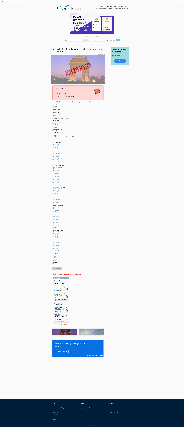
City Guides (111, 407)
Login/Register (180, 1)
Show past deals (111, 40)
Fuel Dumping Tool (113, 412)
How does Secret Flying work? (59, 407)
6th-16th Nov (55, 145)
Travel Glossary (112, 410)
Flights (2, 1)
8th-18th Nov (55, 149)
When (95, 40)
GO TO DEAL (57, 268)
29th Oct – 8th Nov (57, 167)
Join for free (120, 60)
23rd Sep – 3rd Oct (57, 188)
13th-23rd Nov (55, 155)
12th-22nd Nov (56, 153)
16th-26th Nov (55, 158)
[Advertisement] (78, 378)
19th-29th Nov (55, 162)
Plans (19, 1)
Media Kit (54, 414)
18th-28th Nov (55, 161)
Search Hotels (62, 352)
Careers (54, 419)
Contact (82, 412)
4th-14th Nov (55, 168)
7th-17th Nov (55, 147)
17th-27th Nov (55, 159)
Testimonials (55, 412)
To (77, 40)
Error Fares (13, 1)
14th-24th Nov (55, 156)
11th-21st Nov (55, 152)
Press (53, 417)
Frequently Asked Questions (87, 407)
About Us (54, 410)
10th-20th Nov (55, 150)
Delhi (70, 101)
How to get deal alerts (85, 410)
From (66, 40)
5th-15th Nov (55, 144)
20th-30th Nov (56, 227)
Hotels (7, 1)
